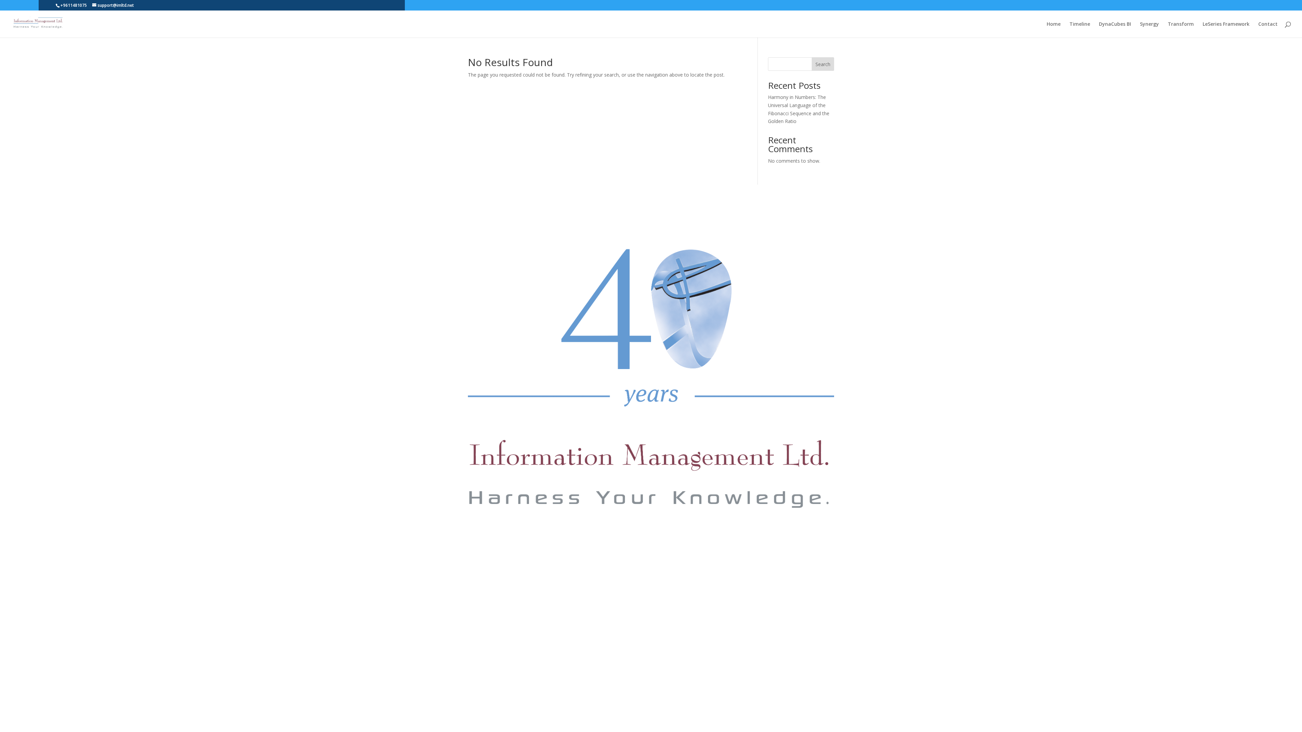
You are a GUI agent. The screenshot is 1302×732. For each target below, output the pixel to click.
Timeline (1079, 24)
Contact (1268, 24)
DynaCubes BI (1115, 24)
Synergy (1149, 24)
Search (822, 64)
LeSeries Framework (1226, 24)
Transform (1181, 24)
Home (1054, 24)
